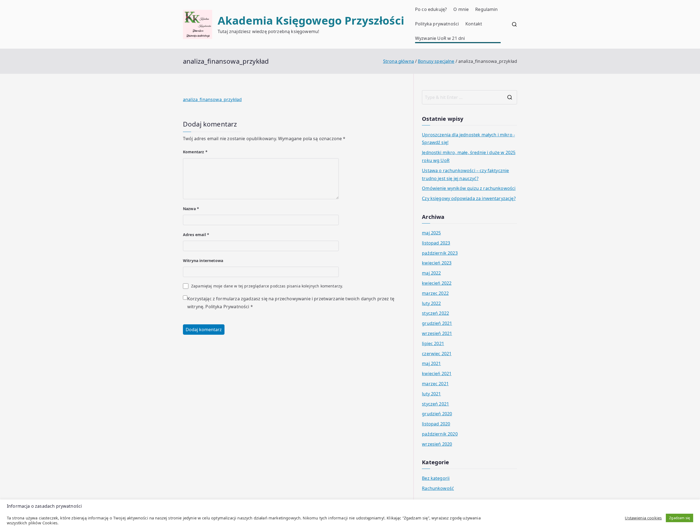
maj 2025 (431, 233)
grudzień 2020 (437, 414)
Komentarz (195, 151)
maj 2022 (431, 273)
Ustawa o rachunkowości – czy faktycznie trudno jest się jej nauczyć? (465, 174)
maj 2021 (431, 363)
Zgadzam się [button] (679, 517)
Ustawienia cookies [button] (643, 517)
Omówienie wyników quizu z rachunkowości (468, 188)
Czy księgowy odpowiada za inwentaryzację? (469, 198)
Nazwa (191, 208)
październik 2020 (440, 434)
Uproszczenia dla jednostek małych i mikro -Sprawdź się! (468, 139)
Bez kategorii (436, 478)
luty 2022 (431, 303)
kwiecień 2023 (436, 263)
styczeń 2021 (435, 404)
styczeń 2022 (435, 313)
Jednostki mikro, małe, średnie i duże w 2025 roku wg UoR (468, 156)
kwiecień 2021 (436, 374)
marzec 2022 (435, 293)
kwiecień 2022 (436, 283)
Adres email (196, 234)
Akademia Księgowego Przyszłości (311, 20)
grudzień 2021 (437, 323)
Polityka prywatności (437, 24)
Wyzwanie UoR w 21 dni (440, 38)
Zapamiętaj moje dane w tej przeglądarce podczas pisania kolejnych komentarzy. (267, 286)
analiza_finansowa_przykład (212, 99)
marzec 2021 (435, 384)
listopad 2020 (436, 424)
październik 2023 (440, 253)
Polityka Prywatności (227, 307)
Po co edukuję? (431, 9)
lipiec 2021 (433, 343)
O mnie (461, 9)
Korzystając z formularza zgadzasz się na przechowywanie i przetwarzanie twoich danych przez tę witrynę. (290, 303)
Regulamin (486, 9)
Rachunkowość (438, 488)
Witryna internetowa (203, 260)
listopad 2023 (436, 243)
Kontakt (473, 24)
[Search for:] (469, 97)
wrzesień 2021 (437, 333)
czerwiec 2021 (436, 354)
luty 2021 (431, 394)
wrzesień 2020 (437, 444)
